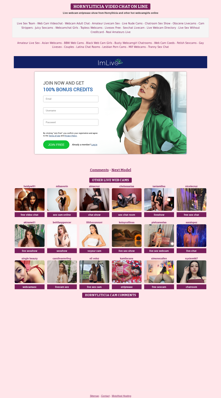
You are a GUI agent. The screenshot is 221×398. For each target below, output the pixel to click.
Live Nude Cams (132, 23)
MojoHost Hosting (121, 395)
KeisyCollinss (126, 222)
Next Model (121, 170)
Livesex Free (113, 27)
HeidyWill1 (30, 186)
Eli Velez (94, 258)
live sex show (127, 250)
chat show (94, 214)
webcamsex (29, 287)
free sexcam (159, 287)
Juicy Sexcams (44, 27)
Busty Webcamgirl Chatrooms (133, 43)
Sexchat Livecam (134, 27)
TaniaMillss (159, 186)
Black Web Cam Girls (99, 43)
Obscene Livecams (184, 23)
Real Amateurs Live (118, 32)
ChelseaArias (126, 186)
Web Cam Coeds (164, 43)
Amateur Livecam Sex (106, 23)
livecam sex (62, 287)
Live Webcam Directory (161, 27)
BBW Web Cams (74, 43)
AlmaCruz (94, 186)
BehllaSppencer (62, 222)
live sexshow (29, 250)
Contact (105, 395)
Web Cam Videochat (50, 23)
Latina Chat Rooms (88, 47)
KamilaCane (126, 258)
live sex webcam (159, 250)
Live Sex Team (26, 23)
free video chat (29, 214)
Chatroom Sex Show (157, 23)
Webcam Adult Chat (77, 23)
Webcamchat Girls (66, 27)
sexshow (62, 250)
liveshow (159, 214)
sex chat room (126, 214)
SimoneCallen (159, 258)
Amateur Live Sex (28, 43)
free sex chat (191, 214)
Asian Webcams (52, 43)
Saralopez (191, 222)
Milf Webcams (137, 47)
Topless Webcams (91, 27)
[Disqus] (110, 343)
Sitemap (94, 395)
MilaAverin (62, 186)
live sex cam (94, 287)
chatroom (191, 287)
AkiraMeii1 (30, 222)
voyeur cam (94, 250)
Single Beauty (30, 258)
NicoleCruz (191, 186)
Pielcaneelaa (159, 222)
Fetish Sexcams (187, 43)
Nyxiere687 (191, 258)
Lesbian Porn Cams (114, 47)
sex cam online (62, 214)
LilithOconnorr (94, 222)
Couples (69, 47)
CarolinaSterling (62, 258)
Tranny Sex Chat (158, 47)
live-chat (191, 250)
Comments (99, 170)
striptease (127, 287)
